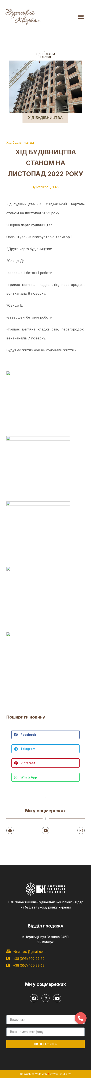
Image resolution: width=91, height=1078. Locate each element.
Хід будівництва (20, 142)
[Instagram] (81, 830)
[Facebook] (10, 830)
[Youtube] (45, 830)
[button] (80, 17)
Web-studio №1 (62, 1073)
